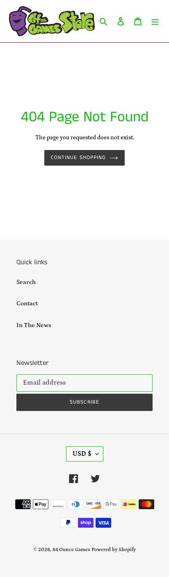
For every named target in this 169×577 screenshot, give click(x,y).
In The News (33, 325)
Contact (27, 303)
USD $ (82, 453)
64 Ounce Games (71, 549)
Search (26, 282)
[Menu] (155, 21)
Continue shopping (78, 158)
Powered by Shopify (113, 549)
